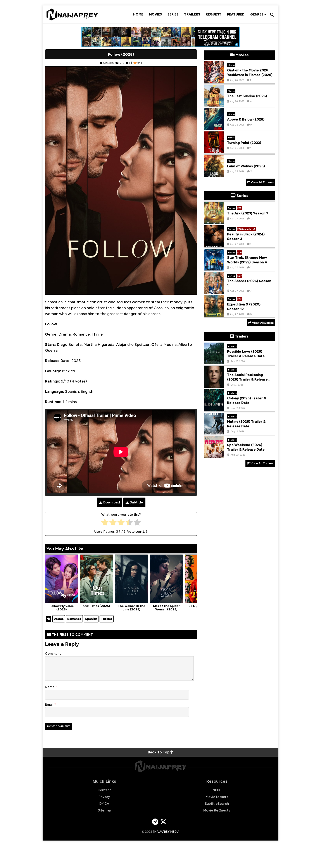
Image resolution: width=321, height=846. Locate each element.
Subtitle (136, 502)
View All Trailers (262, 463)
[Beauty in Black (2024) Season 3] (214, 244)
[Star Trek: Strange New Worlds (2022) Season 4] (214, 267)
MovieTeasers (216, 797)
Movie (121, 63)
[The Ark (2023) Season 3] (214, 220)
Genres (257, 14)
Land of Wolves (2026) (246, 166)
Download (111, 502)
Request (213, 14)
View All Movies (262, 182)
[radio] (105, 523)
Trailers (192, 14)
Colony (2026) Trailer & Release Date (246, 400)
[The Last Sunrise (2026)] (214, 103)
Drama (59, 619)
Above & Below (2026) (245, 119)
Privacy (104, 797)
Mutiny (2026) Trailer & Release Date (246, 424)
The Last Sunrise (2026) (247, 96)
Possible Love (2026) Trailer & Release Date (246, 354)
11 (251, 171)
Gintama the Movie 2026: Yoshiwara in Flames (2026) (250, 72)
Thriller (106, 619)
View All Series (262, 323)
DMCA (104, 803)
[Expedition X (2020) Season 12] (214, 314)
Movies (155, 14)
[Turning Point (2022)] (214, 150)
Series (172, 14)
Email (49, 704)
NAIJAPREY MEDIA (166, 832)
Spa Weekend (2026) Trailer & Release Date (246, 447)
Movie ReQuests (216, 810)
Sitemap (104, 810)
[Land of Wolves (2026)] (214, 173)
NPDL (216, 790)
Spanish (91, 619)
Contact (104, 790)
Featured (236, 14)
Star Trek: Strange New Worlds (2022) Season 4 (247, 260)
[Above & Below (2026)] (214, 127)
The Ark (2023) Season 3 (247, 213)
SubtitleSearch (217, 803)
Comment (53, 653)
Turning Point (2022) (244, 143)
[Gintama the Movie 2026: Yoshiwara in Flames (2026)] (214, 80)
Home (138, 14)
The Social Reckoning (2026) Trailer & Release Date (247, 379)
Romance (74, 619)
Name (50, 687)
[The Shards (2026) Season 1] (214, 291)
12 (251, 218)
